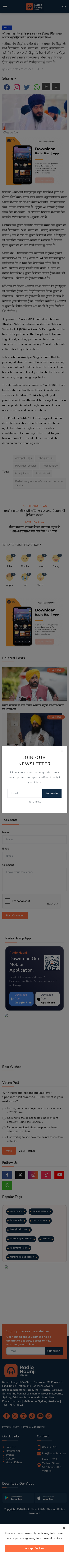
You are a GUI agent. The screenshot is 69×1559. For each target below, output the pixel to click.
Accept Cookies (34, 1548)
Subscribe (51, 793)
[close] (64, 1528)
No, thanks (34, 801)
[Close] (62, 751)
